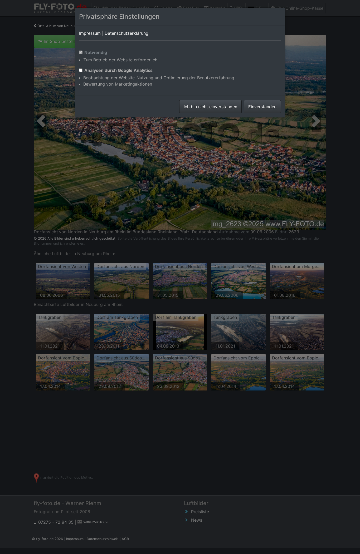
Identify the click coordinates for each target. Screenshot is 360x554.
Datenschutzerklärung (126, 33)
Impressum (90, 33)
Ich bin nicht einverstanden (210, 106)
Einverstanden (262, 106)
